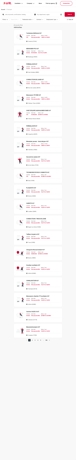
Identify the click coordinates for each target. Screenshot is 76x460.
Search (70, 14)
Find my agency (50, 3)
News (40, 3)
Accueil (3, 9)
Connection (66, 3)
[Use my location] (61, 14)
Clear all (71, 19)
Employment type (51, 19)
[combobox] (48, 15)
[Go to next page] (49, 340)
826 (46, 340)
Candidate (18, 3)
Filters (4, 19)
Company (29, 3)
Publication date (27, 19)
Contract (39, 19)
